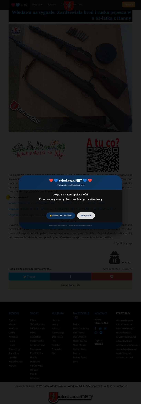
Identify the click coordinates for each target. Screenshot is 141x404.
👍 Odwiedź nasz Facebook (61, 215)
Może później (86, 215)
